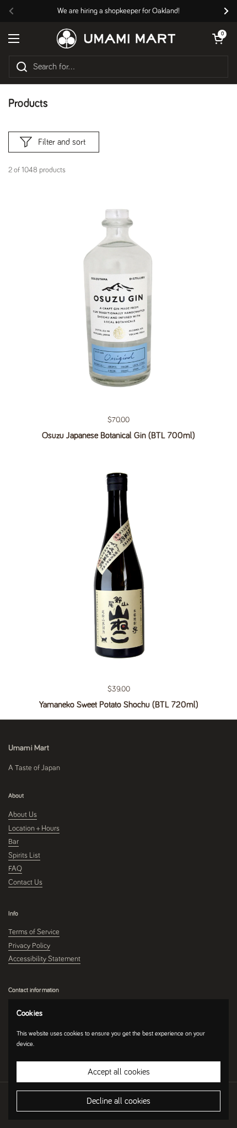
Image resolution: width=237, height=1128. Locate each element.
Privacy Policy (29, 946)
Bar (13, 842)
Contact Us (25, 882)
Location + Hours (34, 828)
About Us (22, 815)
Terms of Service (34, 932)
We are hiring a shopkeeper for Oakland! (118, 11)
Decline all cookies (118, 1101)
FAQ (15, 869)
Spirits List (24, 855)
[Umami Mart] (116, 38)
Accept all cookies (119, 1071)
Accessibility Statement (44, 959)
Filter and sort (61, 142)
